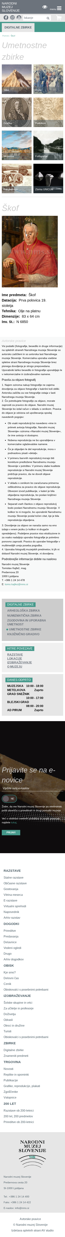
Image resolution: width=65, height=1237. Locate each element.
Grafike (8, 123)
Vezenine (9, 156)
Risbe (38, 90)
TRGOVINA (12, 1062)
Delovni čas (11, 978)
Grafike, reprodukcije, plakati (22, 1086)
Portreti (5, 36)
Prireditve (10, 930)
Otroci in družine (14, 1025)
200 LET (10, 1103)
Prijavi (11, 832)
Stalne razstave (13, 877)
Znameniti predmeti (16, 1055)
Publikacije (11, 1080)
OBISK (9, 965)
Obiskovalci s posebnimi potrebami (26, 989)
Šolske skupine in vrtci (18, 1002)
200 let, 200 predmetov (18, 1116)
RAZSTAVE (15, 654)
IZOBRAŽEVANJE (19, 662)
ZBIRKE (10, 1043)
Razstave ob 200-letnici (19, 1110)
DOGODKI (11, 924)
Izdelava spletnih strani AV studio (32, 1230)
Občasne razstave (15, 883)
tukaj (13, 822)
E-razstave (10, 900)
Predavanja (11, 936)
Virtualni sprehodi (15, 906)
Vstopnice (10, 1097)
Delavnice (10, 942)
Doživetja (10, 1014)
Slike (6, 90)
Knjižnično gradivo (23, 634)
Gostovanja (11, 889)
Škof (13, 36)
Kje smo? (10, 972)
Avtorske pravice (30, 1219)
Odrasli (8, 1019)
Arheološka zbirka (23, 610)
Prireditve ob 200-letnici (19, 1122)
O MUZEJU (14, 666)
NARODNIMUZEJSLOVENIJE (11, 7)
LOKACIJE (14, 658)
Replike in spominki (16, 1074)
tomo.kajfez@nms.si (16, 584)
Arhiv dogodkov (14, 959)
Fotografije (41, 156)
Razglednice (11, 189)
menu (53, 9)
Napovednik (11, 911)
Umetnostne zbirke (25, 629)
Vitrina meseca (13, 894)
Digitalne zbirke (18, 27)
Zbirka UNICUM (44, 189)
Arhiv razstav (12, 917)
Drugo (8, 953)
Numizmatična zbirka (24, 615)
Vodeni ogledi (12, 947)
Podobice (40, 123)
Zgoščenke (11, 1091)
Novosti (8, 1068)
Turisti (7, 1031)
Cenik (7, 983)
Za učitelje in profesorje (19, 1008)
